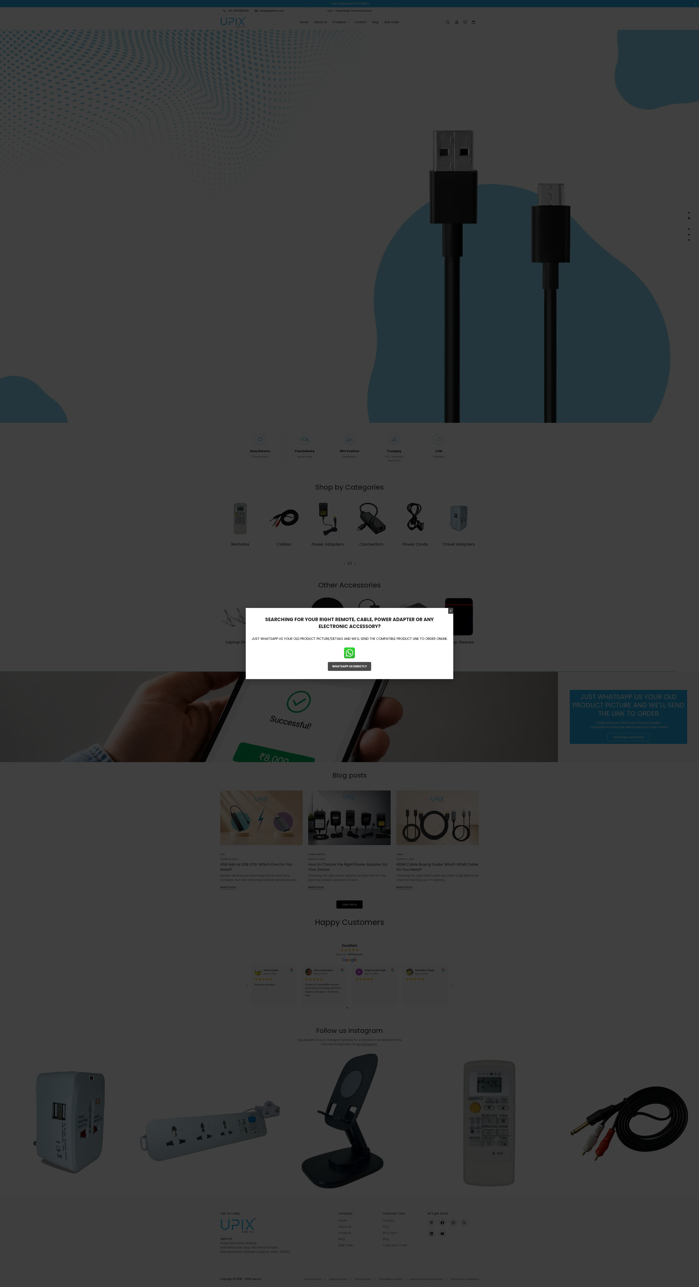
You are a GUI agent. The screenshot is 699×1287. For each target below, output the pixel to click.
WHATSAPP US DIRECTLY (349, 666)
